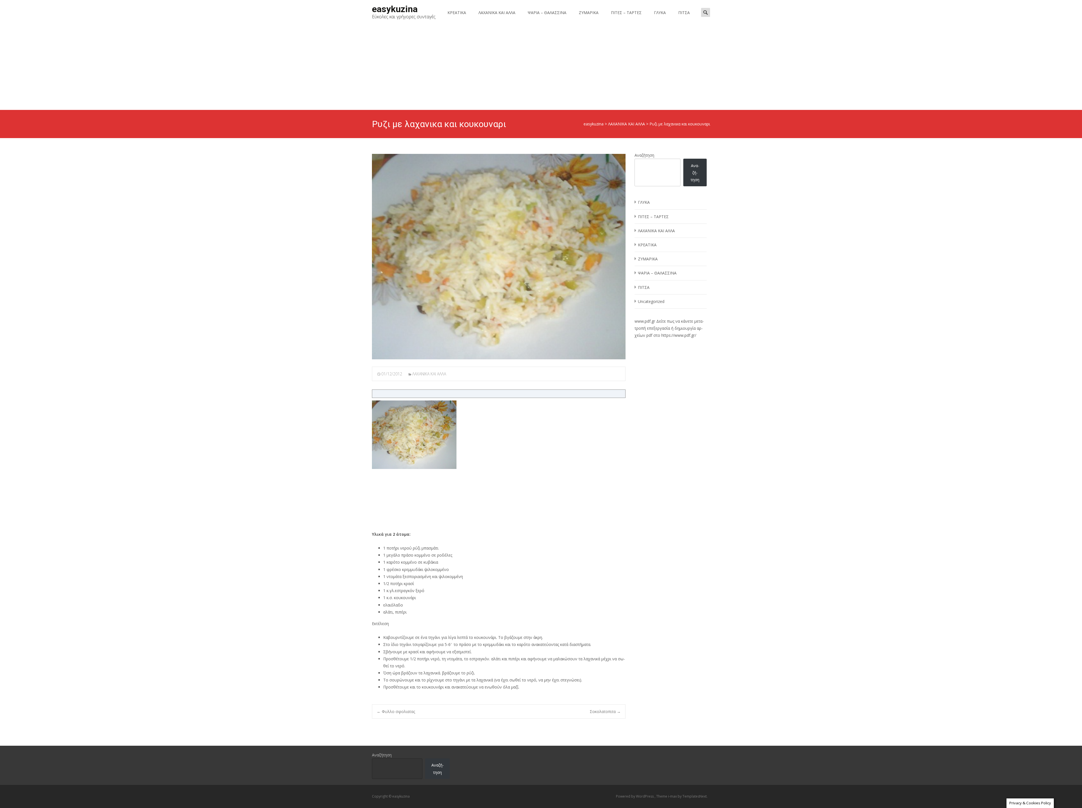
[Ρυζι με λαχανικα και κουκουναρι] (499, 256)
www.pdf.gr (645, 321)
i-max (673, 796)
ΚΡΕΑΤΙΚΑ (456, 12)
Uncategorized (651, 301)
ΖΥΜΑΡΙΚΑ (588, 12)
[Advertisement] (541, 67)
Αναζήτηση (644, 155)
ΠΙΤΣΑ (684, 12)
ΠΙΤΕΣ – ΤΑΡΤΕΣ (626, 12)
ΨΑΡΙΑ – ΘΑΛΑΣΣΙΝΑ (547, 12)
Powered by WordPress (635, 796)
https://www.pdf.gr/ (678, 335)
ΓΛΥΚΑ (660, 12)
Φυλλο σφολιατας (396, 711)
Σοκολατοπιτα (605, 711)
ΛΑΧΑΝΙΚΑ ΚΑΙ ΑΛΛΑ (496, 12)
